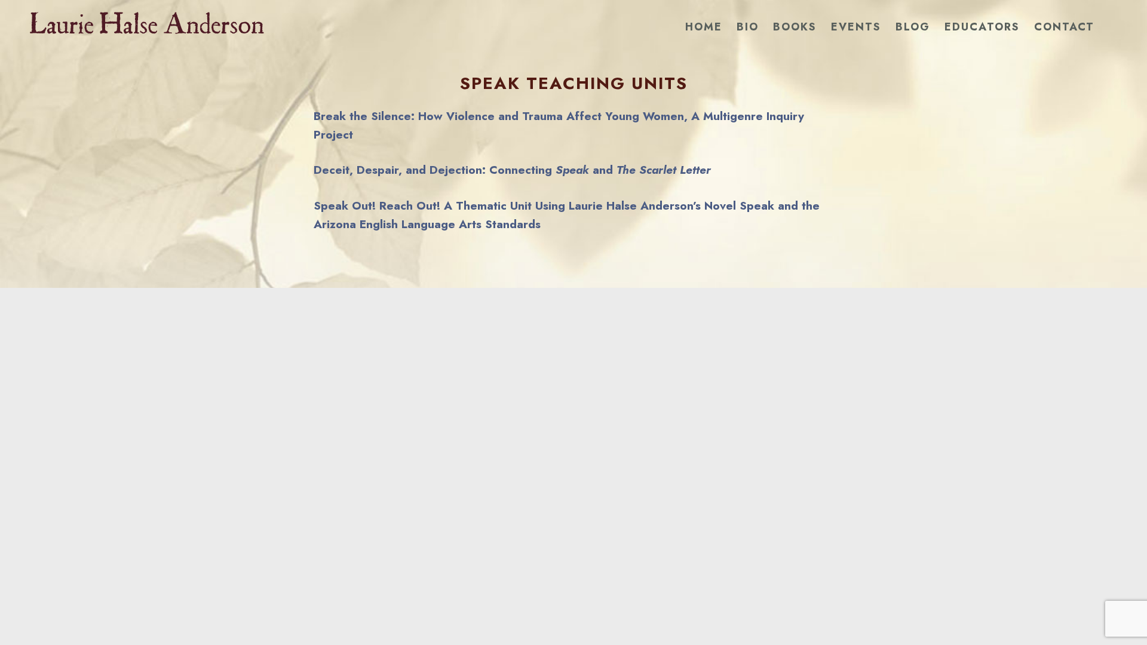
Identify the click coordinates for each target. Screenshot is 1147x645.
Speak (572, 169)
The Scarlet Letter (664, 169)
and (603, 169)
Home (703, 27)
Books (795, 27)
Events (856, 27)
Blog (912, 27)
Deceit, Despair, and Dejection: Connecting (435, 169)
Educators (982, 27)
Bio (748, 27)
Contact (1064, 27)
